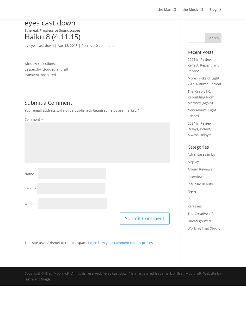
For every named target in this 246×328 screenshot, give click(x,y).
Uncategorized (199, 221)
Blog (213, 10)
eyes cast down (41, 45)
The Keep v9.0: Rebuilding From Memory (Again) (201, 97)
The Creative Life (201, 213)
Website (31, 203)
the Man (164, 10)
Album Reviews (200, 169)
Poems (86, 45)
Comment (34, 119)
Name (31, 174)
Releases (195, 206)
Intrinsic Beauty (200, 184)
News (192, 191)
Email (30, 189)
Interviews (196, 176)
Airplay (193, 161)
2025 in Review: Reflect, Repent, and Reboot (204, 65)
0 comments (106, 45)
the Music (190, 10)
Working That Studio (204, 228)
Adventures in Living (204, 154)
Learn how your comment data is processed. (124, 242)
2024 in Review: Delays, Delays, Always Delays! (200, 129)
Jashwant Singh (37, 279)
